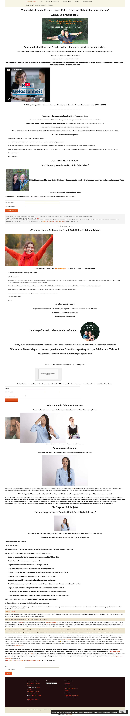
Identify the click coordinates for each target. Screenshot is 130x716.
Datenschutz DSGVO (69, 686)
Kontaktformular (115, 651)
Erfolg (72, 488)
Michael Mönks (30, 699)
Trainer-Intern (68, 693)
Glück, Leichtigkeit (77, 512)
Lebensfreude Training (18, 645)
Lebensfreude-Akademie (31, 1)
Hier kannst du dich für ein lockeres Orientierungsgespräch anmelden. (23, 660)
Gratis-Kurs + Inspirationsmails (71, 688)
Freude (62, 512)
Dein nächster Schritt (87, 1)
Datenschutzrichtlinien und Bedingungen (54, 221)
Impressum (67, 683)
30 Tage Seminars (67, 639)
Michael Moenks (31, 683)
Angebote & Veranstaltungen (52, 1)
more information (113, 712)
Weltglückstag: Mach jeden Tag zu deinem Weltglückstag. (39, 5)
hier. (37, 218)
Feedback (21, 622)
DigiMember (69, 714)
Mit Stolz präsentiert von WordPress (44, 710)
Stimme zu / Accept (122, 712)
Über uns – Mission (67, 1)
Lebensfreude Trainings (51, 622)
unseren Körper (60, 268)
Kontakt (76, 1)
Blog (41, 1)
